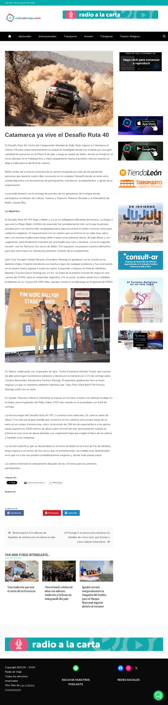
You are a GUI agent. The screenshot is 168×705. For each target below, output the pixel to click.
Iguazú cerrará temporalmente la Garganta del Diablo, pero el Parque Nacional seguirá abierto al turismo (94, 596)
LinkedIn (72, 512)
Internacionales (47, 36)
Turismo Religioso (130, 36)
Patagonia (106, 36)
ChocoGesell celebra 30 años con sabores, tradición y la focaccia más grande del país (59, 592)
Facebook (15, 512)
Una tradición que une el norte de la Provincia (21, 589)
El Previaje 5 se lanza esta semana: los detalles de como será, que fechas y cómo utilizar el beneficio (87, 537)
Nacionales (24, 36)
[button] (158, 695)
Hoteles (88, 36)
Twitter (34, 512)
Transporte (70, 36)
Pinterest (53, 512)
